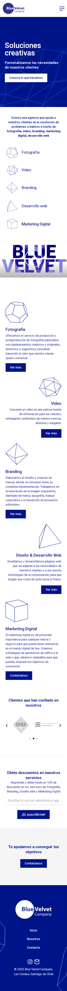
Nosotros (33, 939)
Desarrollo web (34, 206)
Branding (29, 187)
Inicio (33, 930)
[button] (33, 258)
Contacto (33, 947)
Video (26, 170)
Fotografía (31, 152)
